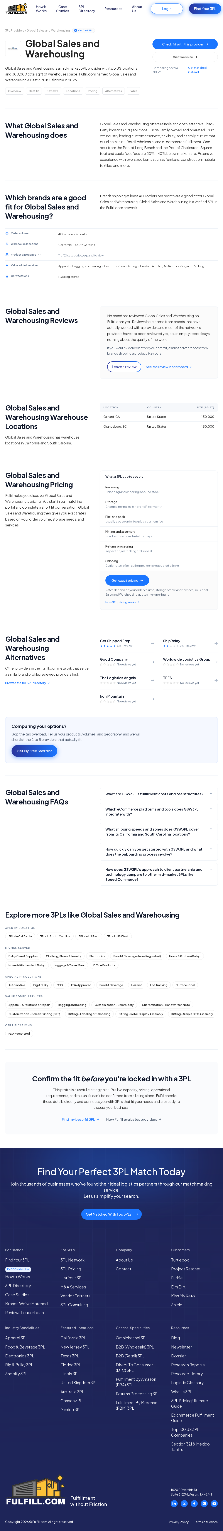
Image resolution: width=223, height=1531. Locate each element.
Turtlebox (180, 1259)
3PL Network (72, 1259)
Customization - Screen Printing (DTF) (34, 1014)
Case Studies (62, 8)
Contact (123, 1268)
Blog (175, 1337)
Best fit (34, 91)
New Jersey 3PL (75, 1346)
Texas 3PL (70, 1355)
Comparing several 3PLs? (179, 70)
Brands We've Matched (26, 1303)
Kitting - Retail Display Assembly (141, 1014)
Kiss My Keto (183, 1295)
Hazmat (136, 985)
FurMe (177, 1277)
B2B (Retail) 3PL (130, 1355)
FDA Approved (81, 985)
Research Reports (188, 1364)
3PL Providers (14, 30)
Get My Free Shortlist (34, 751)
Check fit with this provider (182, 44)
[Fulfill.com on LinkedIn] (174, 1503)
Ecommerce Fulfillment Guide (192, 1417)
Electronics (97, 956)
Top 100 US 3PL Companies (185, 1432)
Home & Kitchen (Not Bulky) (27, 965)
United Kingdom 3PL (79, 1382)
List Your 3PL (72, 1277)
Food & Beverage (111, 985)
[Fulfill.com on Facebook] (194, 1503)
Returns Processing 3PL (138, 1393)
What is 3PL (181, 1391)
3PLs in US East (89, 936)
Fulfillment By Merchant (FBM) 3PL (137, 1405)
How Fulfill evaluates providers (131, 1119)
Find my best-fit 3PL (78, 1119)
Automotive (16, 985)
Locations (73, 91)
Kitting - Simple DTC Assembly (192, 1014)
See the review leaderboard (167, 367)
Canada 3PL (71, 1400)
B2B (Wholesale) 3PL (135, 1346)
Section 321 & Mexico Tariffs (190, 1446)
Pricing (92, 91)
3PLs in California (20, 936)
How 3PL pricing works (120, 602)
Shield (176, 1304)
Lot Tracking (158, 985)
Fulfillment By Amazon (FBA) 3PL (136, 1382)
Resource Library (187, 1373)
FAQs (133, 91)
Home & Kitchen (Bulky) (185, 956)
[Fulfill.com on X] (184, 1503)
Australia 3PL (72, 1391)
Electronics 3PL (19, 1355)
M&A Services (73, 1286)
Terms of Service (206, 1522)
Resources (113, 8)
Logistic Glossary (187, 1382)
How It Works (41, 8)
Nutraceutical (185, 985)
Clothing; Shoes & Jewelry (63, 956)
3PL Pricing (71, 1268)
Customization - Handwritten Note (166, 1005)
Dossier (178, 1355)
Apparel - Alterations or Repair (29, 1005)
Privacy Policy (179, 1522)
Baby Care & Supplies (23, 956)
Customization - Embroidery (114, 1005)
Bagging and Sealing (72, 1005)
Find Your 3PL (205, 8)
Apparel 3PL (16, 1337)
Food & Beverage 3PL (25, 1346)
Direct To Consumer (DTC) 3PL (134, 1367)
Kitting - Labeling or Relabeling (89, 1014)
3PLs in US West (117, 936)
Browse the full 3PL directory (25, 683)
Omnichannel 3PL (132, 1337)
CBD (60, 985)
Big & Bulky (40, 985)
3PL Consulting (74, 1304)
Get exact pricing (125, 580)
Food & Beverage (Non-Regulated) (137, 956)
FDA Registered (19, 1033)
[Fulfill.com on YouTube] (214, 1503)
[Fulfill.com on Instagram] (204, 1503)
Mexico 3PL (71, 1409)
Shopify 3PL (16, 1373)
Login (166, 8)
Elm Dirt (178, 1286)
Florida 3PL (71, 1364)
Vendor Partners (76, 1295)
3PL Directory (87, 8)
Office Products (104, 965)
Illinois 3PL (70, 1373)
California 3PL (73, 1337)
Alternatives (113, 91)
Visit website (183, 57)
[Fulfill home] (16, 9)
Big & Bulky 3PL (19, 1364)
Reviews (52, 91)
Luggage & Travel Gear (69, 965)
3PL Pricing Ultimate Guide (189, 1403)
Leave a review (124, 366)
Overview (14, 91)
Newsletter (181, 1346)
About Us (137, 8)
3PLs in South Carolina (55, 936)
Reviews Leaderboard (25, 1312)
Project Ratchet (186, 1268)
